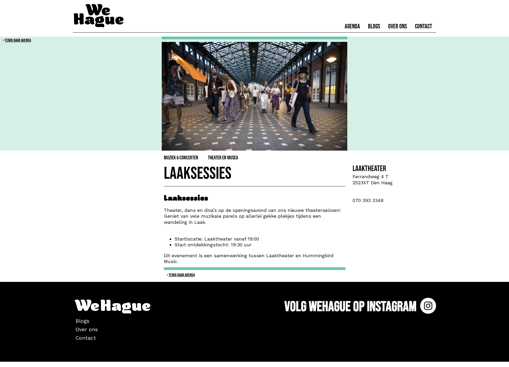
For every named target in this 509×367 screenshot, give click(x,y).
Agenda (352, 26)
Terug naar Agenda (18, 40)
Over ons (397, 26)
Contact (423, 26)
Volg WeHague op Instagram (351, 306)
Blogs (374, 26)
